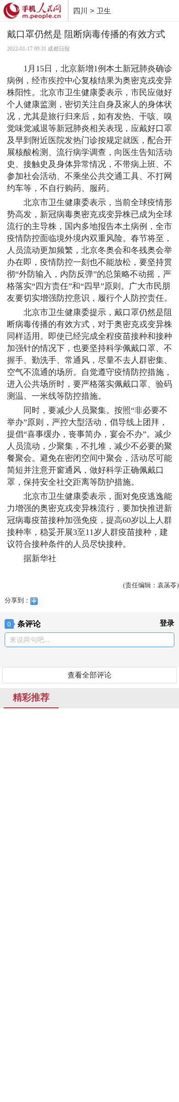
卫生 (103, 11)
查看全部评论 (89, 675)
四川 (80, 11)
